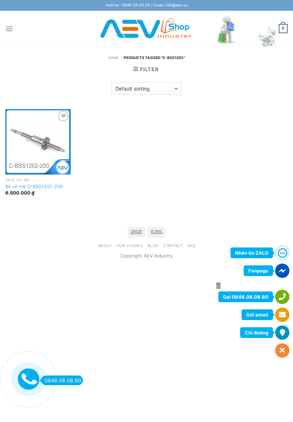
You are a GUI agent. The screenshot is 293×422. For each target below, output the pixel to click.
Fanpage (258, 271)
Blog (153, 245)
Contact (173, 245)
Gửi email (257, 315)
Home (113, 57)
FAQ (191, 245)
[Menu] (9, 28)
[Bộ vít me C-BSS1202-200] (38, 142)
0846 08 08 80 (63, 380)
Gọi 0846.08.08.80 (245, 297)
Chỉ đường (256, 332)
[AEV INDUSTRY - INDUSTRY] (146, 28)
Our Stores (129, 245)
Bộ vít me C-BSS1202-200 (34, 186)
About (105, 245)
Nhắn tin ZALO (251, 253)
